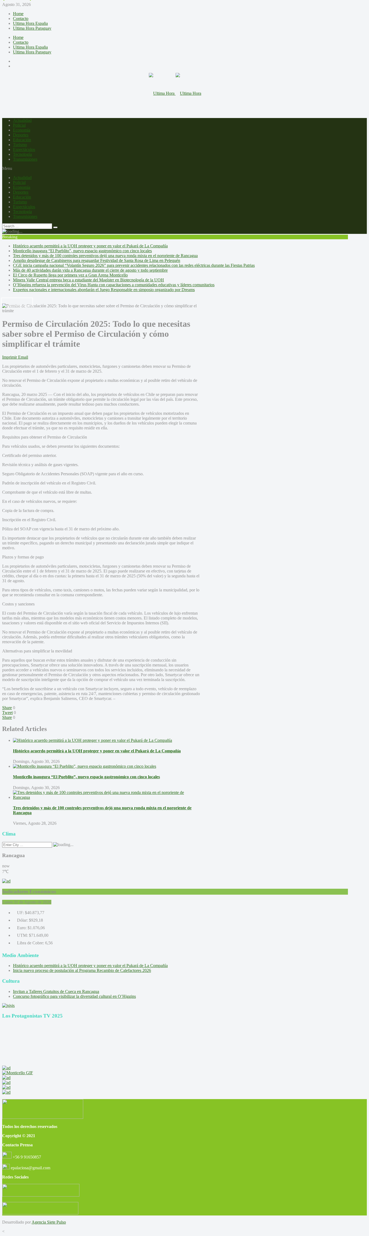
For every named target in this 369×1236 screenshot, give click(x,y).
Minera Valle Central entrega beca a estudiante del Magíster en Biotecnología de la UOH (88, 280)
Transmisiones (25, 159)
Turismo (20, 144)
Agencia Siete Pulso (49, 1222)
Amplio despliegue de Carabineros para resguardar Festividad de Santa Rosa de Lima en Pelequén (96, 260)
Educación (22, 139)
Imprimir (9, 357)
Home (18, 13)
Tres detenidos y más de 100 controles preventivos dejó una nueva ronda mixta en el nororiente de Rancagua (105, 255)
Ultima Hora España (30, 23)
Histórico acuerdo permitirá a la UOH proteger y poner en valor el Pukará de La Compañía (90, 246)
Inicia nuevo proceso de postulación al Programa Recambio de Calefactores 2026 (82, 970)
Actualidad (22, 120)
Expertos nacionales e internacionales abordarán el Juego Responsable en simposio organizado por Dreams (104, 289)
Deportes (20, 135)
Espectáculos (24, 149)
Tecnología (22, 154)
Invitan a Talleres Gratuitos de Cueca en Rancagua (56, 991)
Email (23, 357)
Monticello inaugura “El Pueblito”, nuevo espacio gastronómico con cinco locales (82, 250)
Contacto (20, 18)
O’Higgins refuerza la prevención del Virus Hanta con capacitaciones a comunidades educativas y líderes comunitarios (113, 284)
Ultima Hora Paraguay (32, 28)
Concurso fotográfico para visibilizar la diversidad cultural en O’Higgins (74, 996)
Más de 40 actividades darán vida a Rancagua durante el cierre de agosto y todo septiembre (90, 270)
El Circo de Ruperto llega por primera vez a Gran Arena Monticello (70, 275)
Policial (19, 125)
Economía (21, 130)
